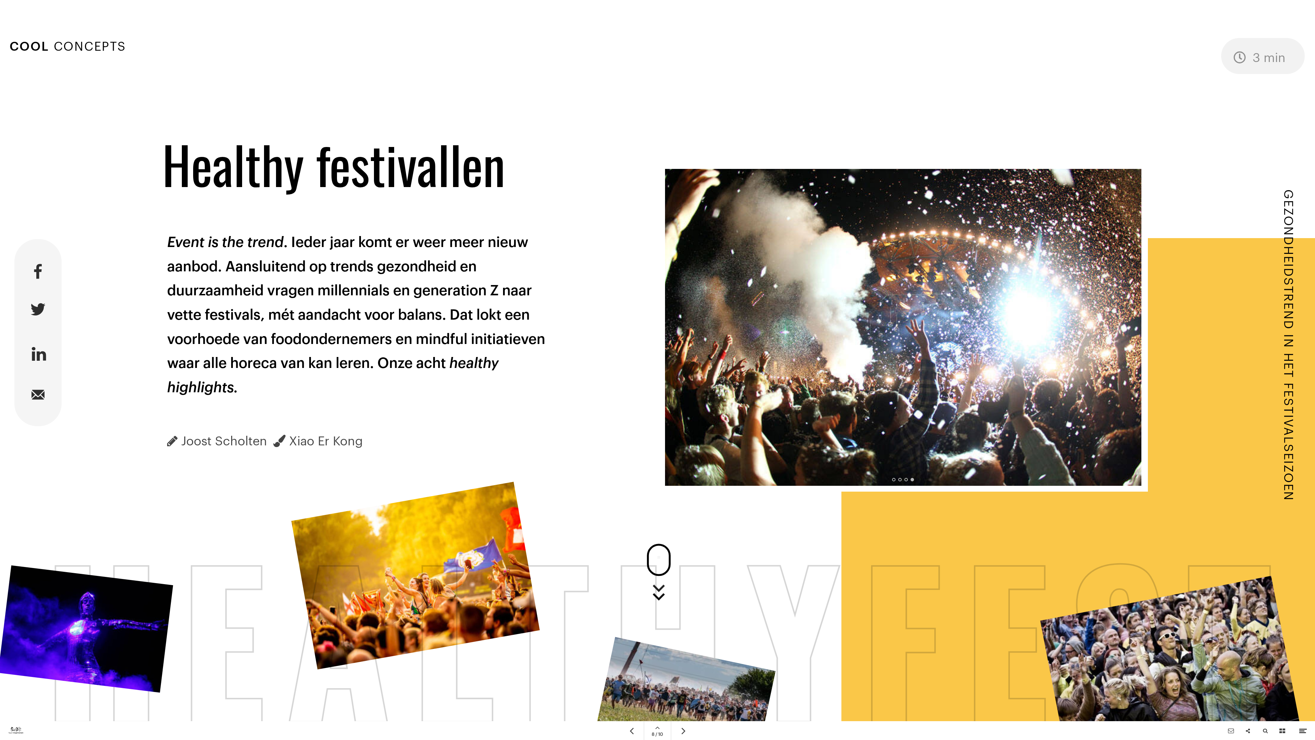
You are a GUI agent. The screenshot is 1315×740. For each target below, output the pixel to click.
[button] (894, 479)
